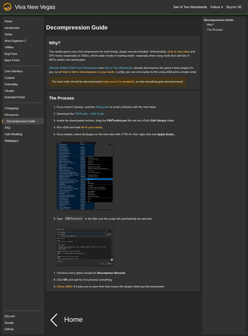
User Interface (14, 71)
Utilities (9, 47)
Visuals (9, 90)
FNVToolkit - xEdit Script (89, 113)
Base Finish (12, 60)
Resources (12, 114)
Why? (210, 24)
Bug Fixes (11, 53)
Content (10, 77)
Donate (9, 322)
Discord (10, 316)
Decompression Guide (21, 121)
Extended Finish (15, 97)
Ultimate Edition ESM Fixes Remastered (73, 67)
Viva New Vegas (35, 7)
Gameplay (11, 84)
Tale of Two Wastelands (190, 7)
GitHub (9, 329)
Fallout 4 (216, 7)
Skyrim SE (234, 7)
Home (8, 21)
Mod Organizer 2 (15, 40)
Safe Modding (13, 134)
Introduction (12, 27)
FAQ (7, 127)
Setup (8, 34)
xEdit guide (102, 106)
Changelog (11, 108)
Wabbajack (12, 140)
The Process (214, 29)
